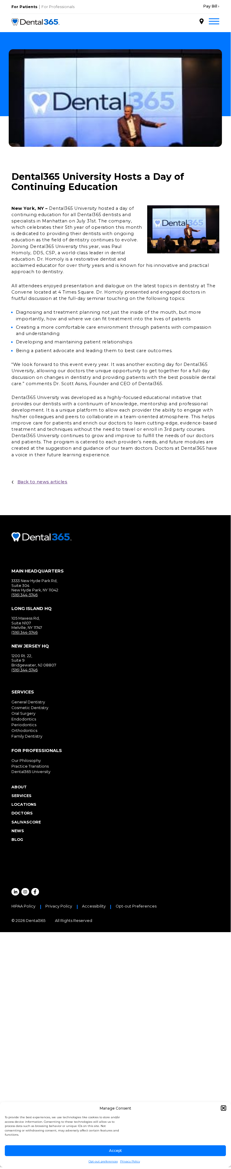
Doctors (22, 813)
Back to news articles (42, 482)
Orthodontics (24, 730)
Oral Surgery (23, 713)
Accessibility (94, 906)
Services (21, 795)
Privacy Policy (130, 1161)
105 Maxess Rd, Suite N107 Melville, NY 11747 (26, 623)
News (17, 831)
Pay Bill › (211, 6)
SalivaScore (26, 822)
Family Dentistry (26, 736)
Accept (115, 1150)
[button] (223, 1108)
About (19, 787)
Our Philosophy (26, 760)
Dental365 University (30, 771)
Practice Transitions (30, 766)
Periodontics (23, 725)
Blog (17, 839)
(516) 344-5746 (24, 595)
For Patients (24, 7)
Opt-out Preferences (136, 906)
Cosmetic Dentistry (29, 707)
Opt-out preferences (103, 1161)
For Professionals (57, 7)
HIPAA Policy (23, 906)
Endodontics (23, 719)
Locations (23, 804)
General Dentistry (28, 702)
